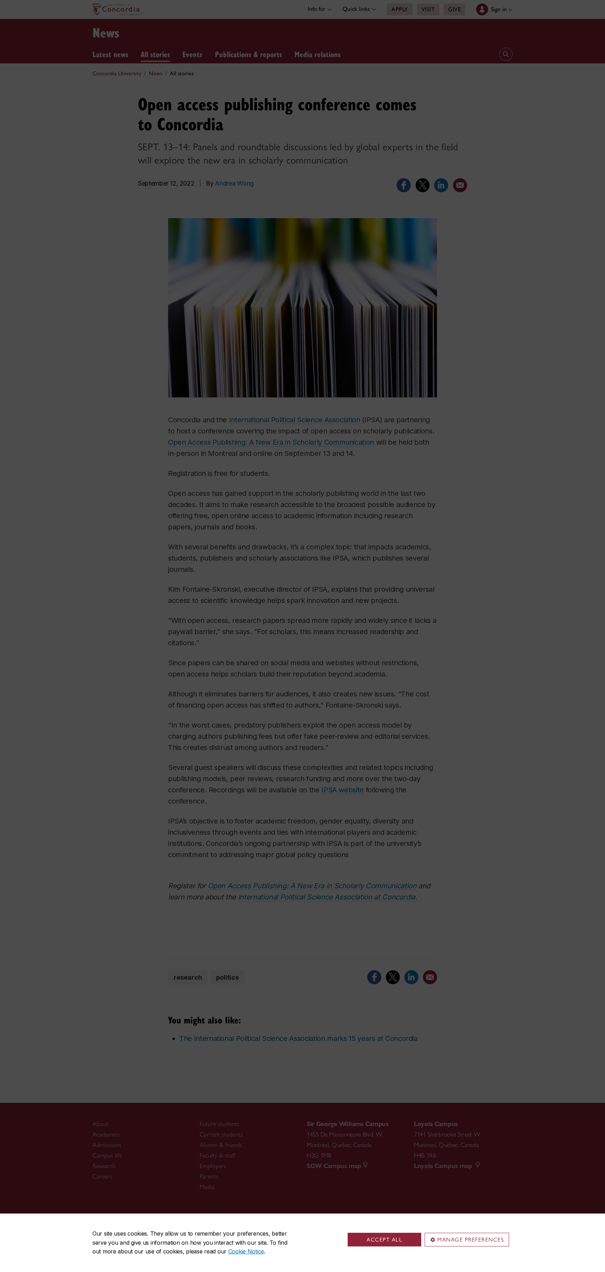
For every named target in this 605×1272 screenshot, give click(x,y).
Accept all (384, 1239)
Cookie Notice (246, 1251)
